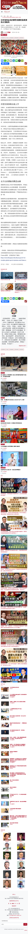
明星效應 (16, 37)
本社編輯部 (5, 378)
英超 (7, 37)
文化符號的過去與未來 (14, 687)
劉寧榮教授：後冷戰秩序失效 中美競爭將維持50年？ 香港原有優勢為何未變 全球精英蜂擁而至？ (18, 760)
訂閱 (25, 924)
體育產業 (3, 37)
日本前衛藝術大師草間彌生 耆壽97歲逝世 (10, 446)
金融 (11, 16)
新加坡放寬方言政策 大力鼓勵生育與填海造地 (11, 423)
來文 (11, 725)
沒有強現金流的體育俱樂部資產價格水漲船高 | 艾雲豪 (11, 17)
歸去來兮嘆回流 (13, 787)
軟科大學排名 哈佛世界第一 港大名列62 (18, 715)
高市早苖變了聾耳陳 (14, 822)
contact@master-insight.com (15, 915)
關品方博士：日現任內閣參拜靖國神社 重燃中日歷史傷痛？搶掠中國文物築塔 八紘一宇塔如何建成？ (18, 817)
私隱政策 (25, 930)
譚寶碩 (11, 710)
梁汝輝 (11, 768)
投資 (7, 16)
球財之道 (4, 35)
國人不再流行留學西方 (14, 780)
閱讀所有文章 (22, 345)
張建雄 (11, 781)
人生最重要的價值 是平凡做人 (16, 708)
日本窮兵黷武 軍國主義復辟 (15, 808)
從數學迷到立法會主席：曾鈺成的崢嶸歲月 (11, 469)
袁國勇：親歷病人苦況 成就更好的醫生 (18, 701)
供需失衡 (21, 37)
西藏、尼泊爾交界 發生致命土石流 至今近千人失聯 (12, 399)
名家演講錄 (3, 467)
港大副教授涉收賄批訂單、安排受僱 (17, 730)
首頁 (1, 16)
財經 (4, 16)
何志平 (11, 688)
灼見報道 (2, 397)
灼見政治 (2, 372)
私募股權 (11, 37)
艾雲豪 (8, 32)
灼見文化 (2, 444)
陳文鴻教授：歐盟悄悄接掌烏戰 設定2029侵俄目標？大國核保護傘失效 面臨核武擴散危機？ (18, 774)
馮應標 (11, 788)
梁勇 (11, 796)
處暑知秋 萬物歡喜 (13, 751)
